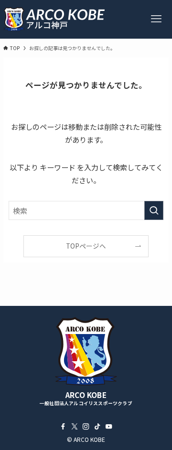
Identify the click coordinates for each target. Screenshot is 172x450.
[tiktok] (97, 426)
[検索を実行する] (153, 210)
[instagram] (86, 426)
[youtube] (109, 426)
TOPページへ (86, 246)
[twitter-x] (74, 426)
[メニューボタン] (156, 19)
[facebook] (63, 426)
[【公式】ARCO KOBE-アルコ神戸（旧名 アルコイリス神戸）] (54, 19)
